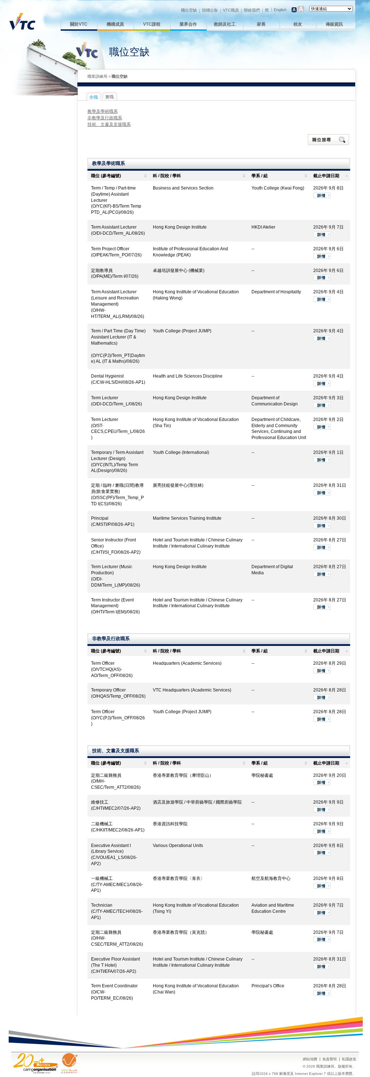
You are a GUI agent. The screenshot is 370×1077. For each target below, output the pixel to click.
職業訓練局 (97, 76)
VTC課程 (151, 24)
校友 (297, 24)
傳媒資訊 (334, 24)
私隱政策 (349, 1059)
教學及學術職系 (102, 111)
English (280, 10)
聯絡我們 (252, 10)
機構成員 (115, 24)
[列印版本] (340, 77)
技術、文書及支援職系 (109, 124)
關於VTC (78, 24)
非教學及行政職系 (104, 117)
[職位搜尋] (329, 139)
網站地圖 (310, 1059)
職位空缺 (189, 10)
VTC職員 (231, 10)
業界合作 (188, 24)
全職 (93, 97)
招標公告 (210, 10)
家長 (261, 24)
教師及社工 (225, 24)
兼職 (109, 96)
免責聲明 (329, 1059)
